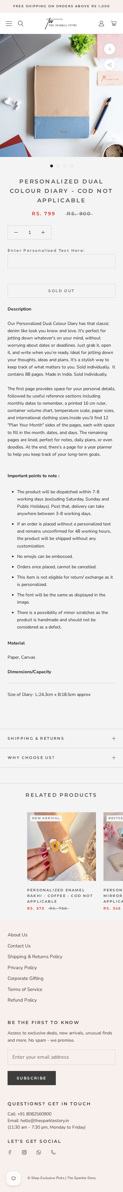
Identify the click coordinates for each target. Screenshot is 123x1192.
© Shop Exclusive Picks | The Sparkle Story (61, 1178)
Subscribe (32, 1078)
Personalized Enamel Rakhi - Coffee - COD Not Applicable (60, 896)
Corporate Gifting (26, 978)
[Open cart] (113, 23)
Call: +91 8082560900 (29, 1114)
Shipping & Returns (36, 738)
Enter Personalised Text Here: (46, 250)
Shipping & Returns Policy (35, 956)
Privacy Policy (22, 967)
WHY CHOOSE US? (31, 757)
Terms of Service (25, 989)
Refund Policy (22, 1000)
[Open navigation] (9, 23)
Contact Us (19, 946)
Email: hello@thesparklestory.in (38, 1121)
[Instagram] (24, 1151)
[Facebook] (10, 1151)
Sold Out (61, 290)
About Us (17, 935)
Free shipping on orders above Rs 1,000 (61, 6)
